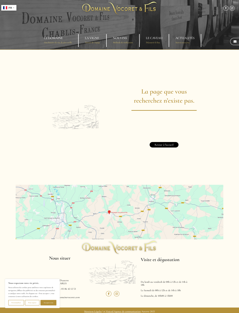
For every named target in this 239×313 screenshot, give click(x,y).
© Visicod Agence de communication (122, 311)
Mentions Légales (93, 311)
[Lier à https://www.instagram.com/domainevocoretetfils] (116, 293)
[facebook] (225, 8)
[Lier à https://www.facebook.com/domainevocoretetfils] (108, 293)
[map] (119, 186)
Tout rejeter (32, 303)
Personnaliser (16, 303)
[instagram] (232, 8)
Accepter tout (48, 303)
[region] (32, 293)
